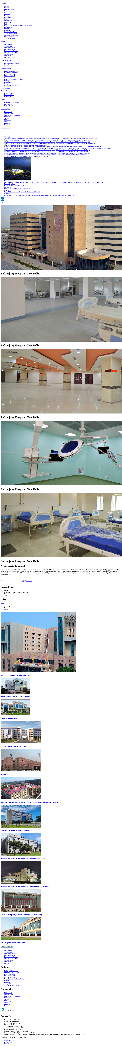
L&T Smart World (9, 76)
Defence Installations (10, 9)
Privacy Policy (8, 1042)
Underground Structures (11, 35)
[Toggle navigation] (31, 134)
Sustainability (5, 109)
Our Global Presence (10, 47)
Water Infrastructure (9, 38)
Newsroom (4, 90)
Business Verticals (6, 68)
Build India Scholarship (11, 106)
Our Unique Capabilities (11, 49)
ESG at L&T (8, 112)
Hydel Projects (8, 17)
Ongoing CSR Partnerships (12, 115)
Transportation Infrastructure (12, 33)
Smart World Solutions (10, 32)
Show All (7, 606)
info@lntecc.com (27, 581)
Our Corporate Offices (10, 57)
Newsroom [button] (7, 187)
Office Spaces (8, 22)
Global (6, 609)
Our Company (8, 44)
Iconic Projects (8, 65)
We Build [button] (7, 137)
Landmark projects (6, 60)
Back (2, 603)
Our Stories (7, 55)
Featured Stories (8, 96)
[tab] (61, 3)
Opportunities (8, 104)
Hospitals (7, 14)
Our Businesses (8, 46)
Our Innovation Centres (11, 51)
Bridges (6, 7)
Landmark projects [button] (9, 184)
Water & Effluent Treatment (12, 85)
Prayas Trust (7, 125)
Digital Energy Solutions (49, 140)
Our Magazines (8, 54)
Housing (6, 16)
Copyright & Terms (9, 1040)
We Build (3, 3)
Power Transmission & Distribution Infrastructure (18, 25)
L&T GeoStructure (9, 74)
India (5, 608)
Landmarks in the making (11, 63)
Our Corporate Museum (11, 52)
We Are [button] (6, 180)
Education (7, 116)
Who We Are (7, 946)
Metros (6, 19)
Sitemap (6, 1043)
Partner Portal (5, 128)
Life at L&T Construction (11, 102)
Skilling (6, 118)
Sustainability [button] (8, 193)
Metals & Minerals (9, 12)
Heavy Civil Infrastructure (11, 72)
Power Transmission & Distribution (14, 79)
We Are (3, 41)
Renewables (7, 30)
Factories (6, 11)
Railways (7, 28)
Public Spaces (8, 27)
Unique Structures (9, 36)
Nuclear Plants (8, 20)
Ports (5, 24)
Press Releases (8, 93)
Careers (3, 99)
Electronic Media (9, 95)
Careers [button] (6, 190)
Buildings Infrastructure (11, 71)
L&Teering (7, 120)
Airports (6, 6)
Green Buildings (9, 113)
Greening (7, 121)
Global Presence (5, 88)
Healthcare (7, 123)
